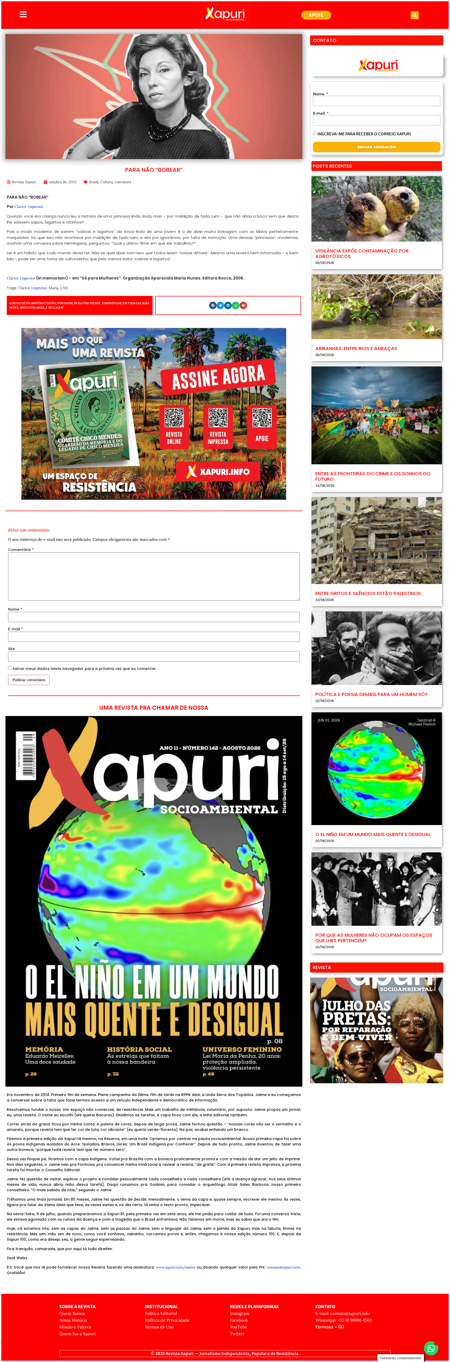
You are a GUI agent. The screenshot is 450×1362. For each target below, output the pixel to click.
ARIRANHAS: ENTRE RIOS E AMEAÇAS (356, 348)
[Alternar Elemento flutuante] (431, 1348)
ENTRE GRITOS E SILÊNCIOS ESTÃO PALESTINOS (368, 593)
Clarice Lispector (29, 206)
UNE (64, 288)
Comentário (21, 550)
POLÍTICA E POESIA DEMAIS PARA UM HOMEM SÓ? (371, 694)
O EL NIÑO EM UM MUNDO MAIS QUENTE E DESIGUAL (373, 834)
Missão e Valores (75, 1326)
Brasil (93, 182)
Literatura (123, 182)
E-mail (15, 629)
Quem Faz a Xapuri (77, 1333)
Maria (53, 288)
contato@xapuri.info (283, 1267)
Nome (15, 609)
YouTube (238, 1326)
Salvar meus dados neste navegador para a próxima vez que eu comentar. (84, 668)
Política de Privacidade (167, 1320)
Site (11, 649)
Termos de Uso (159, 1326)
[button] (415, 15)
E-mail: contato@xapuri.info (342, 1313)
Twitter (237, 1333)
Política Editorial (161, 1313)
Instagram (239, 1313)
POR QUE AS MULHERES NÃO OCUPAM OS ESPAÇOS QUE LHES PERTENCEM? (373, 938)
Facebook (239, 1320)
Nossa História (73, 1320)
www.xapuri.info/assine (176, 1267)
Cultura (106, 182)
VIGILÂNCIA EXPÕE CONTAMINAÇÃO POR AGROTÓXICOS (362, 254)
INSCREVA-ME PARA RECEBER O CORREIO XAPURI (364, 133)
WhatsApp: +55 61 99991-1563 (343, 1320)
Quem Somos (72, 1313)
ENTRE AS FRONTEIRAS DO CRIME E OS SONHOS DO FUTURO (372, 476)
